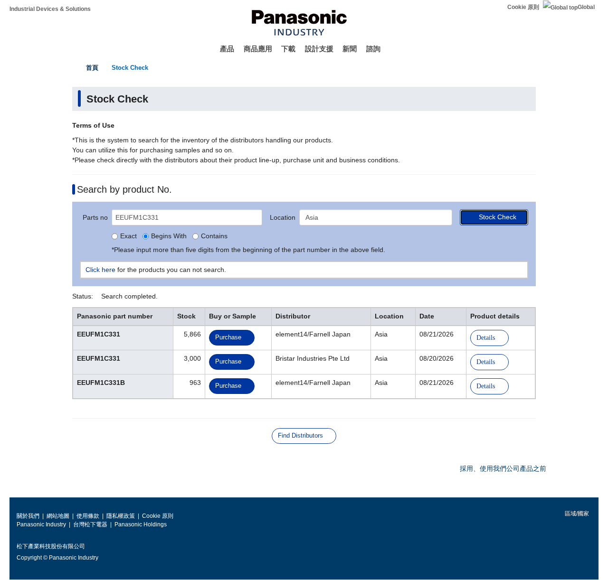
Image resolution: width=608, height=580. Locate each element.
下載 (288, 49)
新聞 (349, 49)
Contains (214, 236)
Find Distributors (300, 435)
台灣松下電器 (90, 524)
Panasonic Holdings (140, 524)
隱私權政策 (120, 516)
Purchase (228, 337)
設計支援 (319, 49)
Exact (128, 236)
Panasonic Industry (41, 524)
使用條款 (87, 516)
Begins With (169, 236)
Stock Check (130, 67)
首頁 (92, 67)
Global (586, 7)
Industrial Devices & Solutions (50, 9)
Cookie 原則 (523, 7)
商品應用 (258, 49)
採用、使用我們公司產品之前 (503, 468)
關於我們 (28, 516)
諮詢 (373, 49)
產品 (227, 49)
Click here (100, 269)
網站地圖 (58, 516)
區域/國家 (576, 513)
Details (485, 337)
